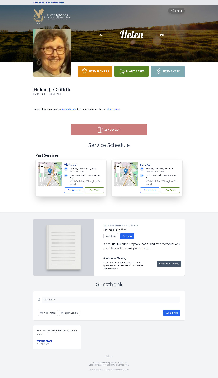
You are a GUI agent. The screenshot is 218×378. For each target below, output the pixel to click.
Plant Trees (94, 190)
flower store (113, 109)
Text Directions (74, 190)
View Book (111, 236)
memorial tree (68, 109)
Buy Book (127, 236)
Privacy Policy (100, 365)
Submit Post (172, 312)
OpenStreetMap (112, 369)
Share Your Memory (169, 263)
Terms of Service (117, 365)
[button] (50, 171)
